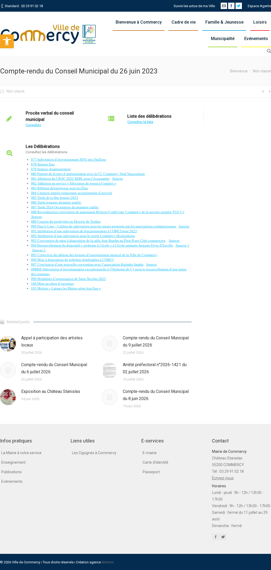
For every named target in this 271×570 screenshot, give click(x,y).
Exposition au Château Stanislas (50, 391)
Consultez (33, 125)
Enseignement (13, 462)
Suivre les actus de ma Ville (194, 6)
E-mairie (150, 453)
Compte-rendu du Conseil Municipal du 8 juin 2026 (156, 395)
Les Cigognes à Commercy (94, 453)
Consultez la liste (140, 122)
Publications (11, 472)
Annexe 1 (182, 245)
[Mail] (224, 6)
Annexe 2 (39, 250)
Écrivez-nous (223, 478)
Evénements (11, 481)
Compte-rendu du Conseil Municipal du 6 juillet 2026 (54, 368)
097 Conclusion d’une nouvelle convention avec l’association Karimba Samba (87, 264)
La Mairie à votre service (21, 453)
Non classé (262, 71)
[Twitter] (239, 6)
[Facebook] (231, 6)
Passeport (151, 472)
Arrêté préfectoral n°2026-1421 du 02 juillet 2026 (155, 368)
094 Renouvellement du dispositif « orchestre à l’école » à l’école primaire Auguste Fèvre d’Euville (102, 245)
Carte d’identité (155, 462)
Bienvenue (239, 71)
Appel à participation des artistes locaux (52, 341)
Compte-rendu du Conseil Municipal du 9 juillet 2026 (156, 341)
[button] (7, 41)
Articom (108, 562)
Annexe (117, 179)
